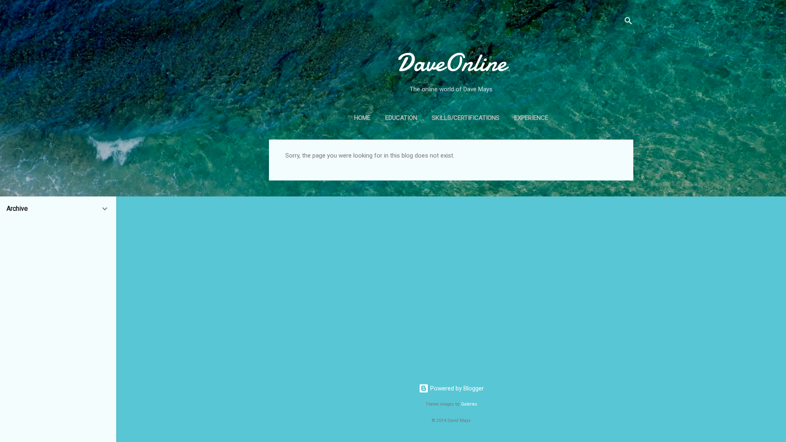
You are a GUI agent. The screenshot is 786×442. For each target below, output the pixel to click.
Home (362, 118)
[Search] (628, 22)
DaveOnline (451, 62)
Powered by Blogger (456, 388)
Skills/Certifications (465, 118)
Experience (531, 118)
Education (401, 118)
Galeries (469, 404)
